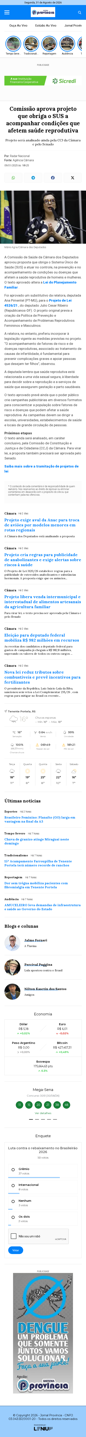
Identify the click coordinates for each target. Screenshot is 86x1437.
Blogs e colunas (21, 926)
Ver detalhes (43, 1113)
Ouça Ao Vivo (18, 25)
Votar (15, 1250)
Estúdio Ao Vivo (45, 25)
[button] (31, 1119)
